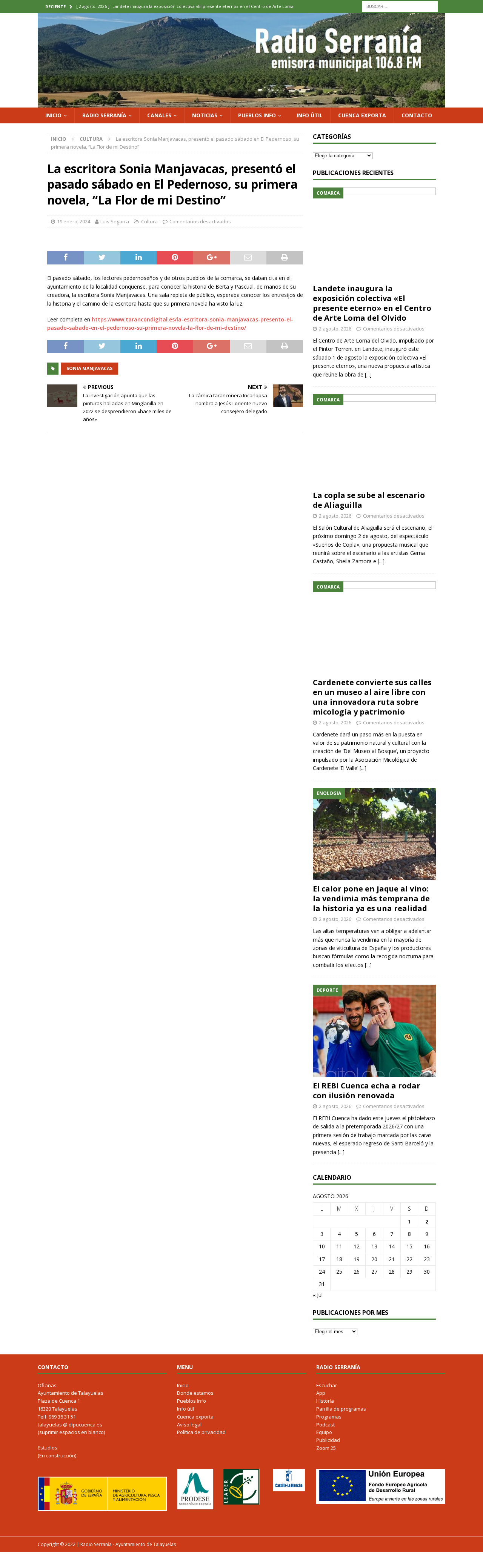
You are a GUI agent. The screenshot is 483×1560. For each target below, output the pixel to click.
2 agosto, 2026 (335, 328)
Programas (328, 1416)
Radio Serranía (104, 115)
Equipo (324, 1432)
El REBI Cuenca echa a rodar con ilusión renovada (366, 1090)
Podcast (325, 1424)
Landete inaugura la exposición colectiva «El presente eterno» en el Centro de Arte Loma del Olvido (372, 303)
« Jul (318, 1295)
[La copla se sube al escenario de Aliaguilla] (374, 440)
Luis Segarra (114, 221)
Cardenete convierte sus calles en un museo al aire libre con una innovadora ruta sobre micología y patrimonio (372, 697)
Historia (325, 1400)
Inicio (53, 115)
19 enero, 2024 (73, 221)
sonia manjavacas (89, 368)
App (320, 1392)
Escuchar (326, 1385)
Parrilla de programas (341, 1408)
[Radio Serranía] (241, 102)
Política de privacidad (201, 1432)
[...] (368, 374)
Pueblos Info (257, 115)
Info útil (310, 115)
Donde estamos (195, 1392)
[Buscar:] (400, 5)
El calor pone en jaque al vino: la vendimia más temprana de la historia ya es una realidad (371, 898)
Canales (159, 115)
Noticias (204, 115)
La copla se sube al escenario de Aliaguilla (369, 500)
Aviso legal (189, 1424)
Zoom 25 (326, 1448)
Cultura (149, 221)
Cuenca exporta (362, 115)
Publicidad (328, 1440)
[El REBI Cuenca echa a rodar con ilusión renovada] (374, 1031)
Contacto (416, 115)
